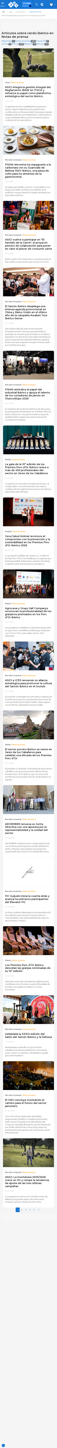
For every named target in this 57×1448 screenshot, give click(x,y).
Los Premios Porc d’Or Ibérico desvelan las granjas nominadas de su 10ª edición (27, 968)
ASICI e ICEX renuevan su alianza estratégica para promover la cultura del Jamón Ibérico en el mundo (28, 683)
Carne (7, 82)
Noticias (17, 44)
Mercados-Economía (13, 160)
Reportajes (8, 41)
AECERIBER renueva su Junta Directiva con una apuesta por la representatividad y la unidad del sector (26, 828)
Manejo (8, 460)
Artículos (42, 44)
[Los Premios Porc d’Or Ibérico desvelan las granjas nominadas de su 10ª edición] (28, 940)
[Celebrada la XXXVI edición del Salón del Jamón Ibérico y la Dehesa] (28, 1009)
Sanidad (8, 531)
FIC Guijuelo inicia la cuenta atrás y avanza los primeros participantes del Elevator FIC (27, 899)
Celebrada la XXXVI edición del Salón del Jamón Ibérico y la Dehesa (28, 1035)
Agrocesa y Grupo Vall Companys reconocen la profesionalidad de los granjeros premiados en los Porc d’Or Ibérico (28, 613)
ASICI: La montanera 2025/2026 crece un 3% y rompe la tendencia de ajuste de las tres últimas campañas (27, 1181)
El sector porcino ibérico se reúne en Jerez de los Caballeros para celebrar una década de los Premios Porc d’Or (28, 754)
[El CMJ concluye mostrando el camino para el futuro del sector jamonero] (28, 1075)
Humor (6, 44)
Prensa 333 (42, 41)
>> (39, 1209)
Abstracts (29, 44)
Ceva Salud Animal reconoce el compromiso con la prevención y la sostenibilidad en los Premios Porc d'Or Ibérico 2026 (27, 541)
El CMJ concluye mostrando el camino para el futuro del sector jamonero (25, 1103)
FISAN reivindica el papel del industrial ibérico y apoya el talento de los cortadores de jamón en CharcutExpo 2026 (27, 394)
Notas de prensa (25, 41)
